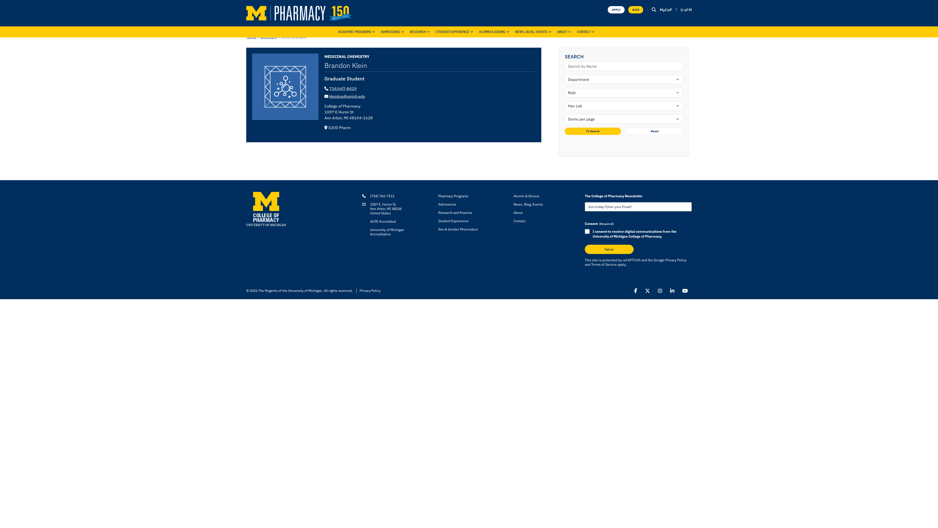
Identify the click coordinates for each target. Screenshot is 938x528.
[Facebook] (635, 290)
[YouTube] (685, 290)
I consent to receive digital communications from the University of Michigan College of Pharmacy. (634, 234)
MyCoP (666, 9)
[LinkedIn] (672, 290)
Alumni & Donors (526, 196)
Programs (354, 32)
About (562, 32)
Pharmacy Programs (453, 196)
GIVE (635, 9)
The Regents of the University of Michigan (290, 290)
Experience (452, 32)
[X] (647, 290)
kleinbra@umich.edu (347, 96)
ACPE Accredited (383, 221)
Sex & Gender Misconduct (458, 229)
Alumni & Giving (492, 32)
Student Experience (453, 221)
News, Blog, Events (531, 32)
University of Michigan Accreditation (387, 232)
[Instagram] (660, 290)
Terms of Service (604, 264)
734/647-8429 (343, 88)
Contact (583, 32)
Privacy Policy (675, 260)
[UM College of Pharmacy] (266, 209)
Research (418, 32)
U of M (686, 9)
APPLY (616, 9)
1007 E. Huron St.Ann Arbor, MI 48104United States (386, 208)
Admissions (390, 32)
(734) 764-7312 (382, 196)
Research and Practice (455, 212)
